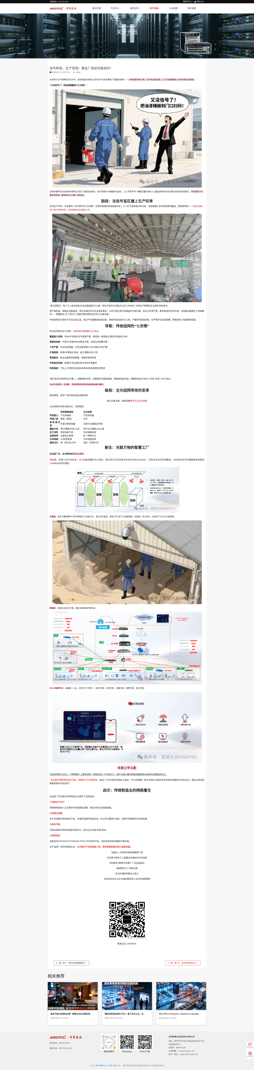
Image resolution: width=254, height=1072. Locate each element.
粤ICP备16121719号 (103, 1065)
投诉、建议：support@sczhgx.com (183, 1054)
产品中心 (115, 8)
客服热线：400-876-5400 (59, 2)
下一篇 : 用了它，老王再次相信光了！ (182, 963)
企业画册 (173, 8)
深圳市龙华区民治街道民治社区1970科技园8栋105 (144, 1065)
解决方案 (96, 8)
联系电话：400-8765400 (60, 1043)
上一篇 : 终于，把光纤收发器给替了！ (71, 963)
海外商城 (191, 8)
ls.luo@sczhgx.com (186, 1051)
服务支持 (134, 8)
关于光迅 (154, 8)
